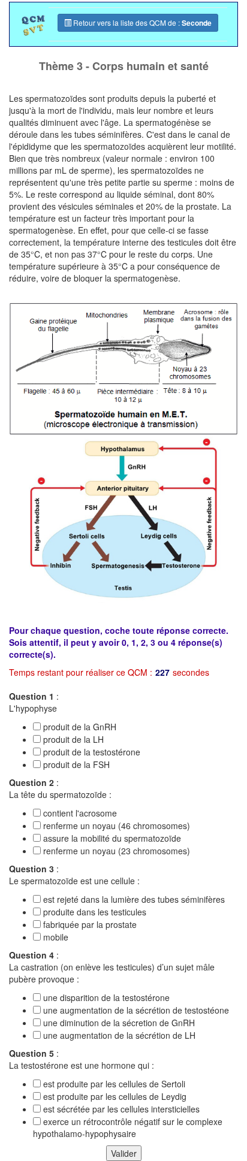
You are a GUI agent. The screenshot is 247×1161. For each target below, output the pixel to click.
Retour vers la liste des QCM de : (141, 22)
